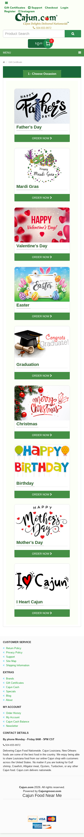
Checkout (51, 7)
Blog (8, 695)
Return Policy (13, 648)
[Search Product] (73, 33)
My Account (12, 717)
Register (9, 11)
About (9, 700)
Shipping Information (17, 665)
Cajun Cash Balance (17, 721)
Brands (9, 678)
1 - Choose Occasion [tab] (42, 73)
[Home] (4, 62)
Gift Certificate (15, 62)
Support (10, 656)
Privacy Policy (13, 652)
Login (64, 7)
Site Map (10, 661)
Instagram (28, 11)
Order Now (41, 138)
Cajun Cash (12, 687)
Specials (10, 691)
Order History (13, 713)
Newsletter (11, 725)
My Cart (48, 43)
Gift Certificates (14, 7)
